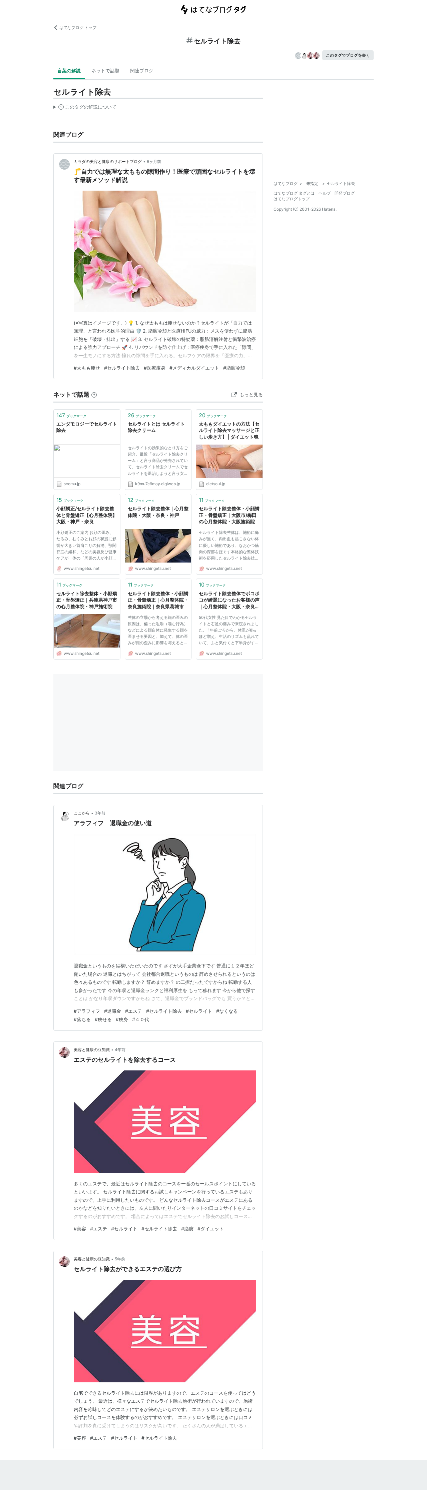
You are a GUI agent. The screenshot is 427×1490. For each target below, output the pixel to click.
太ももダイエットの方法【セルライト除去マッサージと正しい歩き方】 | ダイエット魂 (229, 430)
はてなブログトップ (292, 198)
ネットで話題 (105, 70)
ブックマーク (71, 415)
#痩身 (122, 1019)
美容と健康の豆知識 (92, 1049)
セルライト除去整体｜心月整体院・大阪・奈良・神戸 (158, 512)
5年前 (120, 1258)
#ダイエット (210, 1228)
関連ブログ (141, 70)
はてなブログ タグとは (294, 193)
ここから (82, 812)
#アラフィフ (87, 1011)
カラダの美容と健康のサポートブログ (108, 161)
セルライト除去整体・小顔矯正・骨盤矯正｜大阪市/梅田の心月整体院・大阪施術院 (229, 515)
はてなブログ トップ (77, 27)
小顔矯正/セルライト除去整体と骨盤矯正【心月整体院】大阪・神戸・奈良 (86, 515)
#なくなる (227, 1011)
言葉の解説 (69, 70)
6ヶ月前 (154, 161)
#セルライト (199, 1011)
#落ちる (82, 1019)
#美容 (80, 1228)
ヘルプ (325, 193)
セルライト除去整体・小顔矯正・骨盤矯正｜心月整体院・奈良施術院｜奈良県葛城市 (158, 600)
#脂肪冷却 (234, 368)
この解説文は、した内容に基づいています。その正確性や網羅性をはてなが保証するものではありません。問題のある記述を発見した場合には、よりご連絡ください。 (84, 108)
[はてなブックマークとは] (94, 394)
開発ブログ (345, 193)
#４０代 (140, 1019)
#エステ (133, 1011)
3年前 (100, 812)
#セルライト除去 (122, 368)
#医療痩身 (154, 368)
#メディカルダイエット (194, 368)
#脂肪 (187, 1228)
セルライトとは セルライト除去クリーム (156, 427)
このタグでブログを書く (348, 55)
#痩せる (103, 1019)
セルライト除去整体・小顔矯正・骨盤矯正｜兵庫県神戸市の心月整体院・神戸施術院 (86, 600)
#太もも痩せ (87, 368)
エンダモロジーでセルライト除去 (86, 427)
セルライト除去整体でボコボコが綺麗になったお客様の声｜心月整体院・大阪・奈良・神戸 (229, 600)
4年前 (120, 1049)
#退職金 (112, 1011)
